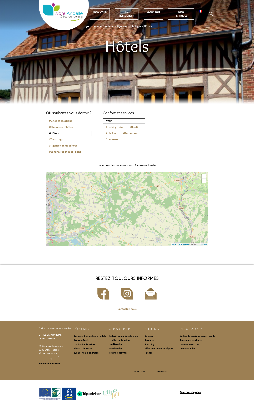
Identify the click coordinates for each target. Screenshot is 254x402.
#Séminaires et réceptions (65, 151)
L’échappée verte (83, 348)
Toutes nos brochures (191, 340)
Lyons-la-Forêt (81, 340)
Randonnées (115, 348)
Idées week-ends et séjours (159, 348)
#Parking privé (114, 127)
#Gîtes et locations (60, 121)
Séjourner (153, 12)
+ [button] (204, 176)
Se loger (149, 336)
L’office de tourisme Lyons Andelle (197, 336)
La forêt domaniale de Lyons (123, 336)
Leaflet (174, 244)
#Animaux (112, 139)
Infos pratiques (191, 328)
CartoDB (204, 244)
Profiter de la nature (119, 340)
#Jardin (134, 127)
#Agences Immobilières (63, 145)
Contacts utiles (187, 348)
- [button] (204, 181)
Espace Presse (139, 371)
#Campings (56, 139)
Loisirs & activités (118, 353)
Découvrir (100, 12)
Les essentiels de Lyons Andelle (90, 336)
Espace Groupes (161, 371)
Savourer (149, 340)
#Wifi (109, 121)
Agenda (148, 353)
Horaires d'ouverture (50, 363)
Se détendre (115, 344)
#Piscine (111, 133)
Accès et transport (189, 344)
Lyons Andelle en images (87, 353)
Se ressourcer (119, 328)
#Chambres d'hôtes (61, 127)
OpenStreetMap (184, 244)
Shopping (149, 344)
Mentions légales (190, 392)
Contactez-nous (127, 309)
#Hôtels (54, 133)
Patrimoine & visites (84, 344)
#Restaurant (130, 133)
